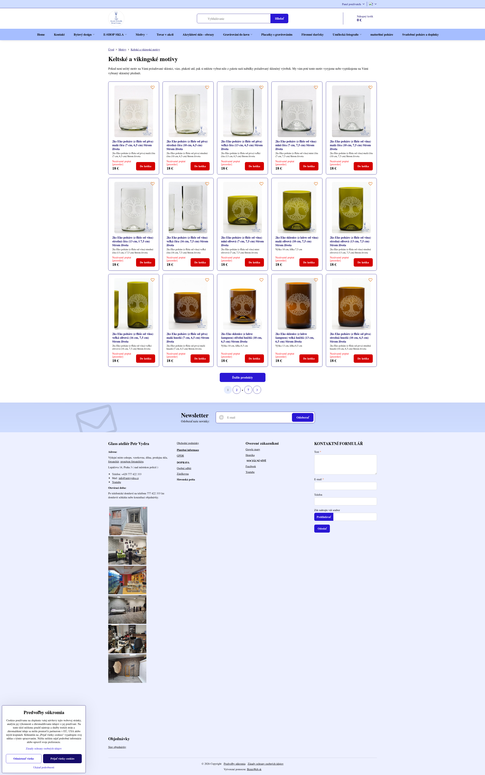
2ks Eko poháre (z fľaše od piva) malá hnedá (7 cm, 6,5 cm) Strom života (188, 338)
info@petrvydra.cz (129, 478)
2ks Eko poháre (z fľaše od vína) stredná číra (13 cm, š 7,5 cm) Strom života (132, 241)
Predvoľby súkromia (234, 763)
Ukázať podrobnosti (43, 767)
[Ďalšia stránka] (257, 390)
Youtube (116, 482)
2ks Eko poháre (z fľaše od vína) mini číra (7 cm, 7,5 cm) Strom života (295, 145)
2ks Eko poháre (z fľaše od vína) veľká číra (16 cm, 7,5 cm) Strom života (187, 241)
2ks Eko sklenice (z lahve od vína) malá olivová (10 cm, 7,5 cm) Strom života (296, 241)
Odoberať (303, 417)
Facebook (251, 466)
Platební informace (188, 450)
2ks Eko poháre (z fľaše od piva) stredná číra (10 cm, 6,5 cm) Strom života (187, 145)
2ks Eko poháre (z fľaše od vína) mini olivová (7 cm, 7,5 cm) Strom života (242, 241)
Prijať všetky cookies (62, 759)
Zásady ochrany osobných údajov (266, 763)
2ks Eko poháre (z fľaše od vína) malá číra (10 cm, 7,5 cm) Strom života (350, 145)
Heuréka (250, 455)
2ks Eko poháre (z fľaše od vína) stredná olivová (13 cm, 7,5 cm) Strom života (350, 241)
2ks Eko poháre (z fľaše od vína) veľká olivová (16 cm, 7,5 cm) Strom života (132, 338)
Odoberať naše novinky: (195, 421)
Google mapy (253, 449)
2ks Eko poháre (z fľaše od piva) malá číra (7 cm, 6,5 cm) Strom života (132, 145)
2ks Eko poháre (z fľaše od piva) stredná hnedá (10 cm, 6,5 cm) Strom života (350, 338)
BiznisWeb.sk (254, 769)
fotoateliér (113, 461)
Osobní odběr (184, 468)
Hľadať (279, 18)
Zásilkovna (183, 473)
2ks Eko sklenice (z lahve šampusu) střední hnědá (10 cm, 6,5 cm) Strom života (241, 338)
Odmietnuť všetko (23, 759)
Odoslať (322, 529)
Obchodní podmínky (188, 443)
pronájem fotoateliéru (131, 461)
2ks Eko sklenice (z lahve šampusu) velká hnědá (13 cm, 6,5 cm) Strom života (294, 338)
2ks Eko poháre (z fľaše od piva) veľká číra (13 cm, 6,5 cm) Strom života (242, 145)
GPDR (180, 455)
